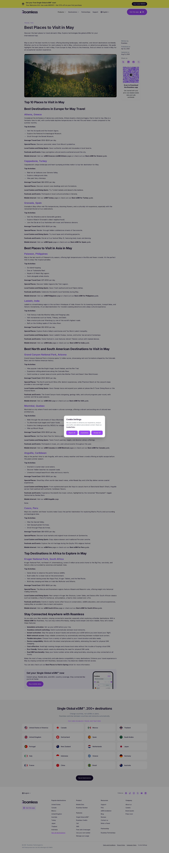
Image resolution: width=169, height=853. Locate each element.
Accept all (97, 433)
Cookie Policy (70, 427)
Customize (84, 433)
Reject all (72, 433)
